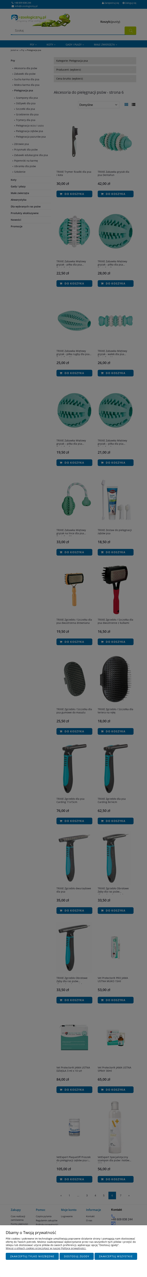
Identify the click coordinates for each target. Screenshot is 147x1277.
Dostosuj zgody (76, 1256)
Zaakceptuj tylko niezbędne (32, 1256)
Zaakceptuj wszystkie (116, 1256)
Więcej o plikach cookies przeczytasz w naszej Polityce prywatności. (46, 1248)
